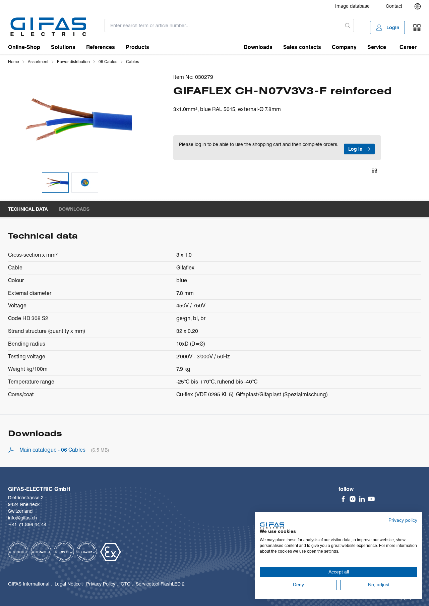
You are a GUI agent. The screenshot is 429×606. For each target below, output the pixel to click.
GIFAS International (28, 584)
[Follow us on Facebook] (343, 499)
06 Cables (108, 61)
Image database (352, 6)
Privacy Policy (100, 584)
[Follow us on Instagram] (352, 499)
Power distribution (73, 61)
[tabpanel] (70, 120)
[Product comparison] (417, 27)
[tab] (55, 182)
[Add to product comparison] (374, 171)
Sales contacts (302, 47)
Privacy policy (402, 520)
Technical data (28, 209)
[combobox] (223, 25)
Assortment (38, 61)
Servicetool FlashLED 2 (160, 584)
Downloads (258, 47)
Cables (132, 61)
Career (408, 47)
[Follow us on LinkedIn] (362, 499)
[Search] (347, 25)
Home (13, 61)
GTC (125, 584)
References (100, 47)
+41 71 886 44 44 (27, 524)
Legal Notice (68, 584)
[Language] (417, 6)
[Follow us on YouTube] (371, 499)
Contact (394, 6)
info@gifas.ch (22, 517)
